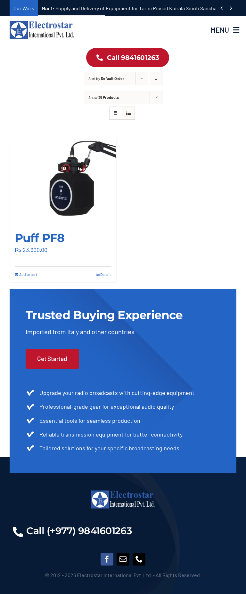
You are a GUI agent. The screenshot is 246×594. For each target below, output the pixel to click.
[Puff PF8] (63, 182)
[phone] (139, 559)
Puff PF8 (39, 238)
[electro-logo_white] (123, 492)
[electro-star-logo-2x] (42, 23)
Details (105, 274)
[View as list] (128, 113)
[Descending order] (156, 78)
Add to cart (28, 274)
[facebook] (107, 559)
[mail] (123, 559)
